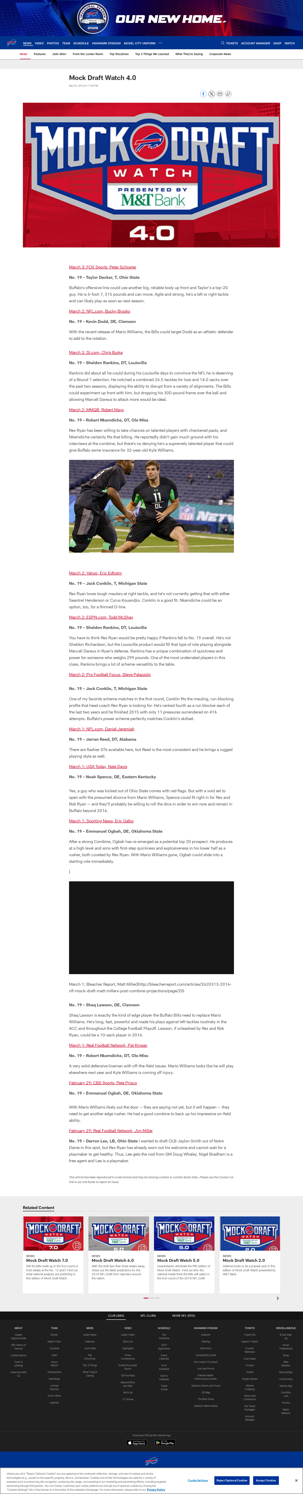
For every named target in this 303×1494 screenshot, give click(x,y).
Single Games (249, 1378)
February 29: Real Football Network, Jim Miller (111, 1130)
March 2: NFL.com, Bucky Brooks (99, 310)
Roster (54, 1334)
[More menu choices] (160, 43)
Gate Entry (205, 1348)
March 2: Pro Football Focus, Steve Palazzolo (110, 674)
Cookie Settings (198, 1480)
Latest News (89, 1334)
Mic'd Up (128, 1392)
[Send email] (220, 96)
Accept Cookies (266, 1480)
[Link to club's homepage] (11, 43)
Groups (250, 1365)
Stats (54, 1355)
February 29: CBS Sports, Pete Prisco (103, 1082)
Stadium (205, 1334)
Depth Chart (54, 1341)
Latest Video (128, 1334)
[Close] (296, 1480)
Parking (206, 1341)
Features (90, 1341)
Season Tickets (249, 1341)
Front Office (54, 1395)
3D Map (206, 1392)
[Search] (222, 43)
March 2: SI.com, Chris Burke (96, 352)
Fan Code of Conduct (206, 1361)
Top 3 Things (90, 1365)
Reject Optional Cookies (232, 1480)
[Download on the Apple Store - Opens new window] (136, 1443)
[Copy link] (228, 94)
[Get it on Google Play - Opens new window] (165, 1445)
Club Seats (250, 1358)
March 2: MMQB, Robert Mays (96, 409)
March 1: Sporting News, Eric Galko (101, 820)
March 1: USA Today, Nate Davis (98, 766)
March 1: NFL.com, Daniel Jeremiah (101, 728)
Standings (54, 1378)
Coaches (54, 1348)
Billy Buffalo (286, 1372)
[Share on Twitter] (211, 96)
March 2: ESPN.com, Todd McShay (101, 617)
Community (286, 1378)
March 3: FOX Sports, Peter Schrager (102, 266)
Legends (54, 1402)
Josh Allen (90, 1348)
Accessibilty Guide (206, 1355)
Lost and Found (205, 1368)
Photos (286, 1402)
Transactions (54, 1371)
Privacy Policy (156, 1489)
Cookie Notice (18, 1355)
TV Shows (128, 1399)
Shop (286, 1355)
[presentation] (278, 1299)
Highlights (128, 1348)
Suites (249, 1371)
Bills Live (128, 1341)
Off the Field (128, 1375)
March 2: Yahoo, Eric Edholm (95, 572)
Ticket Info (250, 1334)
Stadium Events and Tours (205, 1385)
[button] (151, 928)
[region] (151, 1481)
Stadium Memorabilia (206, 1405)
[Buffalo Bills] (151, 1462)
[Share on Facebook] (203, 96)
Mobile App (286, 1385)
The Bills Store (206, 1398)
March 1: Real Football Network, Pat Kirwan (108, 1045)
